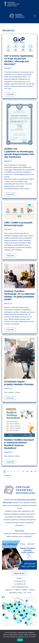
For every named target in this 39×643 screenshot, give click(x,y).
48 (27, 471)
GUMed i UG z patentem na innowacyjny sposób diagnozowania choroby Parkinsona (19, 152)
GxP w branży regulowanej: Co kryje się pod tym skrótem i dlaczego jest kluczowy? (18, 60)
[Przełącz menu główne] (35, 16)
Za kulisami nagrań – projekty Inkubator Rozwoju (19, 383)
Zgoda (20, 640)
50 (35, 471)
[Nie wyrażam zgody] (36, 636)
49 (31, 471)
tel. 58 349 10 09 (19, 581)
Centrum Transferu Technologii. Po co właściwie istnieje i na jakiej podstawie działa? (19, 295)
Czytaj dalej (10, 94)
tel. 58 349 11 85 (19, 584)
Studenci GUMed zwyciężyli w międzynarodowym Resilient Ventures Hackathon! (19, 443)
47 (23, 471)
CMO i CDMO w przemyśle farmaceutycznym (18, 224)
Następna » (8, 475)
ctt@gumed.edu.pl (22, 587)
